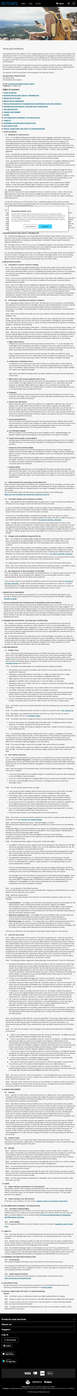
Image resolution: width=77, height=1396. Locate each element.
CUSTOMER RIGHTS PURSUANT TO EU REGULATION (22, 118)
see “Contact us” (68, 710)
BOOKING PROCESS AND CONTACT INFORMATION (21, 95)
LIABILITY (7, 120)
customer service (12, 663)
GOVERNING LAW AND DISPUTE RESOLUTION (20, 123)
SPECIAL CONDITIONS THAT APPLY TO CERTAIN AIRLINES (24, 129)
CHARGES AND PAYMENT (12, 112)
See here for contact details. (31, 820)
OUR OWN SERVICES (11, 109)
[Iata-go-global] (27, 1382)
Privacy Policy (47, 1287)
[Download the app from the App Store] (9, 1353)
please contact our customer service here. (52, 1201)
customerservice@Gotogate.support (21, 84)
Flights (23, 3)
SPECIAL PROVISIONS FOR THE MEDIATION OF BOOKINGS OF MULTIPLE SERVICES (32, 104)
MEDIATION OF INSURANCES (14, 101)
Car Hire (38, 3)
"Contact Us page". (10, 599)
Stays (30, 3)
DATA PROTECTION (10, 126)
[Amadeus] (37, 1382)
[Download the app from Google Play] (9, 1361)
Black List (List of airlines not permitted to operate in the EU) (27, 494)
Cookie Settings (30, 226)
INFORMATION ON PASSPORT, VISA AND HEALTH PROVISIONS (26, 106)
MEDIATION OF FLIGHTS (12, 98)
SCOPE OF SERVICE (10, 93)
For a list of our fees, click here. (50, 520)
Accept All (45, 226)
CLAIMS (6, 115)
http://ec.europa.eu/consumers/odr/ (18, 1278)
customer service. (34, 716)
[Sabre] (48, 1382)
